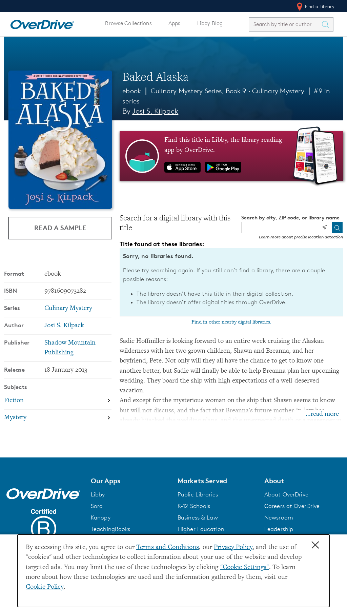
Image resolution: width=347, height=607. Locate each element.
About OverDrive (286, 494)
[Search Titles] (327, 24)
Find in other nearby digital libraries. (231, 322)
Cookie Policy (45, 587)
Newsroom (278, 517)
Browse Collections (128, 23)
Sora (97, 506)
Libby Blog (210, 23)
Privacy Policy (233, 547)
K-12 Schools (194, 506)
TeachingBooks (110, 529)
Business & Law (198, 517)
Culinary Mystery (278, 91)
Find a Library (319, 6)
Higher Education (201, 529)
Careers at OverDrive (292, 506)
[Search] (337, 227)
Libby (98, 494)
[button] (130, 481)
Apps (174, 23)
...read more (322, 414)
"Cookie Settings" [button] (244, 567)
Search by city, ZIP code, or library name (290, 217)
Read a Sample (60, 227)
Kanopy (100, 517)
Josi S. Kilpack (155, 111)
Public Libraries (198, 494)
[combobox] (285, 24)
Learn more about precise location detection (301, 236)
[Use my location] (324, 227)
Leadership (278, 529)
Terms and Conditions (167, 547)
